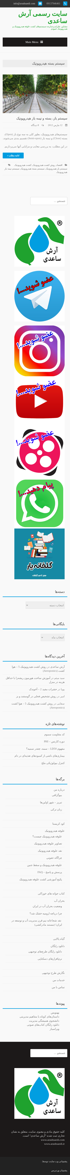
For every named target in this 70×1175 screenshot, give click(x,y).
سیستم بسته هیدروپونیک (32, 168)
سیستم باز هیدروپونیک (56, 168)
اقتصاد (59, 165)
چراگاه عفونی (54, 857)
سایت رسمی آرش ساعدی (42, 17)
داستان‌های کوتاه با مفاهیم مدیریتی (39, 1016)
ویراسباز (54, 1028)
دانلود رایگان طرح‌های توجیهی (45, 951)
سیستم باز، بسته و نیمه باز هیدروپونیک (41, 118)
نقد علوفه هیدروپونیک (50, 850)
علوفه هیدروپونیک (55, 830)
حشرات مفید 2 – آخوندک (43, 689)
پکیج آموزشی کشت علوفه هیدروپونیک (40, 879)
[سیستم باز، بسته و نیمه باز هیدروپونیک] (35, 93)
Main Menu (31, 42)
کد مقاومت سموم (54, 734)
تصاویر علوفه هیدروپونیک (48, 843)
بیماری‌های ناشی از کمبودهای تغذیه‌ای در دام (40, 755)
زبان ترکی (56, 809)
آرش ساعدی (57, 666)
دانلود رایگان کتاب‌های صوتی (43, 1024)
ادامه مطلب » (13, 155)
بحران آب (59, 900)
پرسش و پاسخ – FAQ (50, 872)
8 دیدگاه (35, 125)
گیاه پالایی (59, 938)
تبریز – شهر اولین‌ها (51, 802)
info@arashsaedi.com (24, 3)
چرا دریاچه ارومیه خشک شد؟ (46, 913)
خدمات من (59, 980)
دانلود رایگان (58, 946)
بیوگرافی (57, 795)
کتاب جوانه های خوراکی (51, 893)
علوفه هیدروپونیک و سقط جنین (44, 865)
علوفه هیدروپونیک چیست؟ (47, 836)
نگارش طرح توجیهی (53, 972)
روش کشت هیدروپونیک (43, 165)
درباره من (59, 789)
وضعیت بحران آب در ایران (47, 906)
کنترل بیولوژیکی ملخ (53, 763)
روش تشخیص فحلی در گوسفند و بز (36, 696)
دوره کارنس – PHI (54, 741)
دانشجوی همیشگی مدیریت (44, 1020)
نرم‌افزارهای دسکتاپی (50, 958)
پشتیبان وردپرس (59, 1170)
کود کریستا (58, 823)
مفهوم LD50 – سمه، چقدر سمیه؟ (45, 748)
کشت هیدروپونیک (22, 165)
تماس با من (58, 987)
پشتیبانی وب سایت (58, 1161)
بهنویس (55, 1012)
